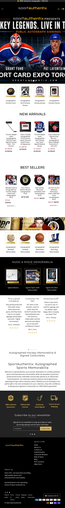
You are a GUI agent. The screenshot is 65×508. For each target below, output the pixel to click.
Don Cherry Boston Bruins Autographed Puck (25, 191)
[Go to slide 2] (31, 80)
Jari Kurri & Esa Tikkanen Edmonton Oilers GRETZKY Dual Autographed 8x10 (54, 193)
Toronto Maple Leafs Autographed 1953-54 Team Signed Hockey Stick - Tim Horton (11, 140)
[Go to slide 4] (35, 80)
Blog (35, 459)
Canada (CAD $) (52, 496)
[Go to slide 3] (33, 81)
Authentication (39, 452)
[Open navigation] (2, 9)
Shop (36, 445)
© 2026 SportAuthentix (13, 503)
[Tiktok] (34, 434)
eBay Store (38, 464)
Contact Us (38, 450)
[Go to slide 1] (29, 80)
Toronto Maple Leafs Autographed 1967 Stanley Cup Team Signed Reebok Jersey (39, 140)
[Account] (58, 9)
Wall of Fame (39, 457)
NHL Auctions (39, 462)
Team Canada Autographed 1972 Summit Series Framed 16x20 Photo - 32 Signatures (25, 139)
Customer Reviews (41, 454)
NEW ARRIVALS (33, 114)
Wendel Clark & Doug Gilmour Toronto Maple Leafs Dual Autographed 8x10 (11, 192)
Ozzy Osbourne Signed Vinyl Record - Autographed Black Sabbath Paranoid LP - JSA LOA (54, 140)
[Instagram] (32, 434)
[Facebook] (30, 434)
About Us (37, 447)
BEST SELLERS (32, 167)
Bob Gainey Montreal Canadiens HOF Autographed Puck (39, 192)
